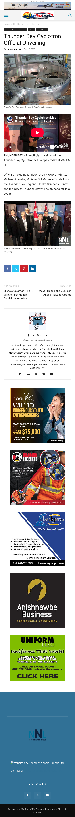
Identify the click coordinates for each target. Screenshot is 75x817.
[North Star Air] (37, 6)
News (31, 29)
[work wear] (37, 477)
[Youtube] (53, 374)
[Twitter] (15, 268)
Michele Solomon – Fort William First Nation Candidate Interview (18, 294)
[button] (6, 15)
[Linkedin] (32, 268)
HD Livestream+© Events (26, 24)
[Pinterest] (24, 268)
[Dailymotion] (22, 374)
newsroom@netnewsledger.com (44, 770)
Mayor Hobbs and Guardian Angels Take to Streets (55, 292)
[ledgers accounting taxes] (37, 539)
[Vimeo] (45, 374)
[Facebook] (7, 268)
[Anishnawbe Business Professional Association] (37, 600)
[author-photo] (37, 329)
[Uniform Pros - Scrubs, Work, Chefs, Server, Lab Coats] (37, 658)
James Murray (14, 49)
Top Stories (42, 29)
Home (7, 24)
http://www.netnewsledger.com (37, 340)
